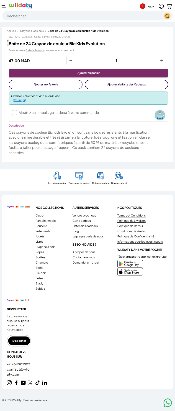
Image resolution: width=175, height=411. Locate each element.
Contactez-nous (83, 257)
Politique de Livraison (131, 220)
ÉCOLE (40, 267)
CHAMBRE (42, 262)
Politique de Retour (130, 226)
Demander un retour (85, 262)
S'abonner (19, 340)
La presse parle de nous (87, 236)
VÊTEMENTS (43, 231)
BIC (11, 36)
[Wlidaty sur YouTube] (23, 383)
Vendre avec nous (84, 215)
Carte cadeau (81, 220)
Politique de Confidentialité (135, 236)
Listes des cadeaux (85, 226)
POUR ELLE (41, 226)
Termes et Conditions (131, 215)
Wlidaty (16, 399)
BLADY (39, 283)
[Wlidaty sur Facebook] (16, 383)
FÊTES (39, 278)
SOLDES (40, 288)
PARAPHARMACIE (46, 220)
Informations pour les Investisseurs (140, 241)
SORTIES (40, 257)
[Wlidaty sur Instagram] (9, 383)
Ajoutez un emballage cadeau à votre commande (59, 112)
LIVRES (39, 241)
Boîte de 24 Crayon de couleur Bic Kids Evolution (78, 31)
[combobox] (87, 15)
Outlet (40, 215)
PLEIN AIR (41, 273)
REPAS (40, 252)
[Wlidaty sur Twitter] (30, 383)
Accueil (11, 31)
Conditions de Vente (131, 231)
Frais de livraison (35, 50)
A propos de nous (83, 252)
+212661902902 (18, 364)
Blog (75, 231)
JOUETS (40, 236)
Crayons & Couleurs (32, 31)
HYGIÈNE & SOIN (45, 247)
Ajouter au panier (88, 73)
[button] (169, 6)
